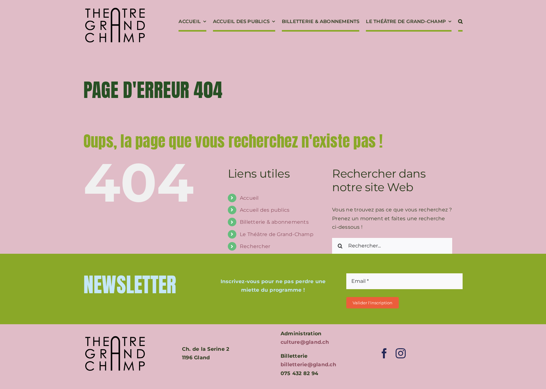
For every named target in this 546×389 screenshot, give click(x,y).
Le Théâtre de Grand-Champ (276, 234)
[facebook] (384, 353)
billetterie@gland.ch (308, 365)
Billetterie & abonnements (274, 222)
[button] (460, 22)
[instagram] (401, 353)
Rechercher (255, 246)
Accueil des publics (265, 210)
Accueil (249, 198)
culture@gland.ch (305, 342)
